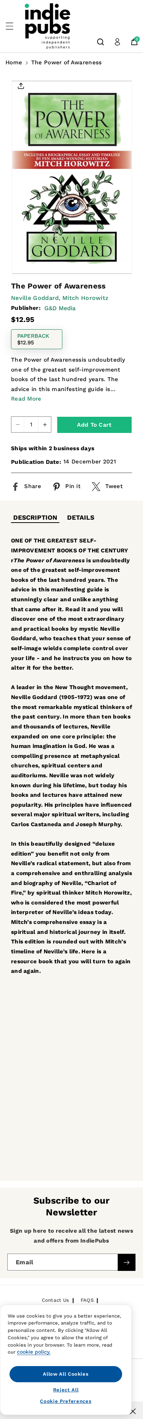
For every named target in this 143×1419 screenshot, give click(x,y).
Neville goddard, (35, 297)
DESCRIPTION (35, 517)
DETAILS (80, 517)
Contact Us (55, 1300)
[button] (14, 26)
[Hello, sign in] (117, 42)
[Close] (132, 1411)
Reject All (66, 1390)
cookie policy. (34, 1352)
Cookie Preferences (65, 1401)
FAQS (87, 1300)
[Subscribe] (126, 1262)
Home (14, 62)
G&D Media (60, 308)
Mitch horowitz (85, 297)
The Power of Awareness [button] (66, 62)
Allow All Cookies (65, 1374)
